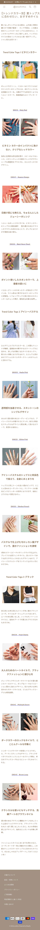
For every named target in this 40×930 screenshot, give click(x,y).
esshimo (16, 926)
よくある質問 (9, 885)
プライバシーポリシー (12, 890)
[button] (4, 6)
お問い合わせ (9, 904)
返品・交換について (11, 880)
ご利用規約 (8, 895)
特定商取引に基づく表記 (12, 899)
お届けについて (9, 875)
